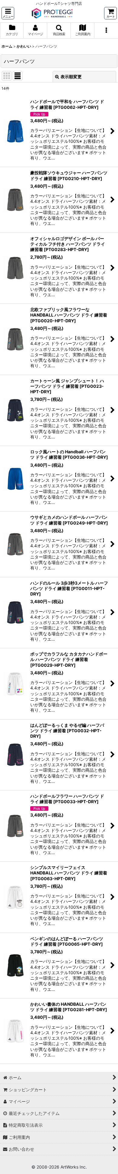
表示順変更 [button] (71, 76)
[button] (8, 13)
